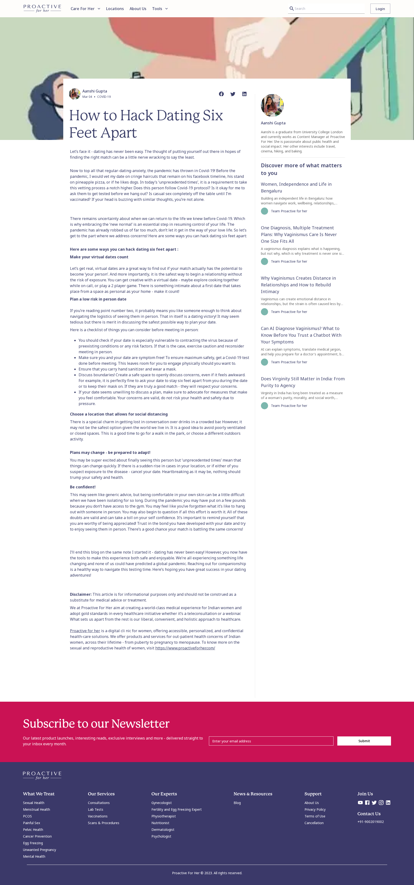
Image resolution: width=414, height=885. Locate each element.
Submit (364, 741)
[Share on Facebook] (221, 94)
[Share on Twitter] (233, 94)
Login (380, 8)
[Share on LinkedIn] (244, 94)
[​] (271, 740)
